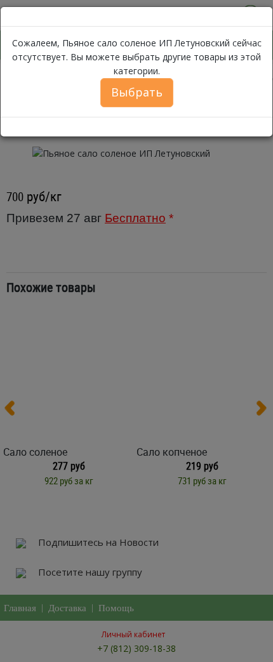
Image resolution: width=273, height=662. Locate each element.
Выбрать (137, 92)
